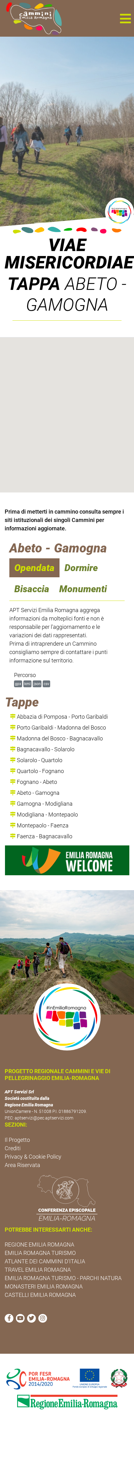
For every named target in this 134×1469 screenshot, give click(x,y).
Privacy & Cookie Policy (33, 1156)
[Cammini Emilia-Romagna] (31, 18)
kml (27, 683)
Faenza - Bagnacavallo (44, 836)
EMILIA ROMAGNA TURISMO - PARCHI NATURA (63, 1278)
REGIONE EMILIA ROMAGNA (39, 1244)
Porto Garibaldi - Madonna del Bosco (61, 727)
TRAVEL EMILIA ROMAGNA (38, 1269)
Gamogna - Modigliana (44, 803)
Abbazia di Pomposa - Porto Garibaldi (62, 716)
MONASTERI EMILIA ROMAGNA (44, 1286)
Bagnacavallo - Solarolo (45, 749)
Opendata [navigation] (34, 567)
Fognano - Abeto (36, 782)
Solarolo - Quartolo (39, 760)
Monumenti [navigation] (83, 588)
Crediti (13, 1148)
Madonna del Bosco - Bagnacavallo (59, 738)
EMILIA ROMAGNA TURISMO (40, 1253)
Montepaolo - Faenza (42, 825)
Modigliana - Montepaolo (47, 814)
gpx (18, 683)
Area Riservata (22, 1165)
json (37, 683)
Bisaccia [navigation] (31, 588)
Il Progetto (17, 1140)
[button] (125, 18)
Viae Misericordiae (67, 253)
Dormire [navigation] (81, 567)
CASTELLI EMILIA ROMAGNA (40, 1295)
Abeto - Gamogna (38, 792)
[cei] (67, 1197)
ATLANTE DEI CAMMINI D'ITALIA (45, 1261)
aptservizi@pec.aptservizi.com (44, 1117)
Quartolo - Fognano (40, 771)
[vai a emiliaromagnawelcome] (67, 860)
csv (46, 683)
